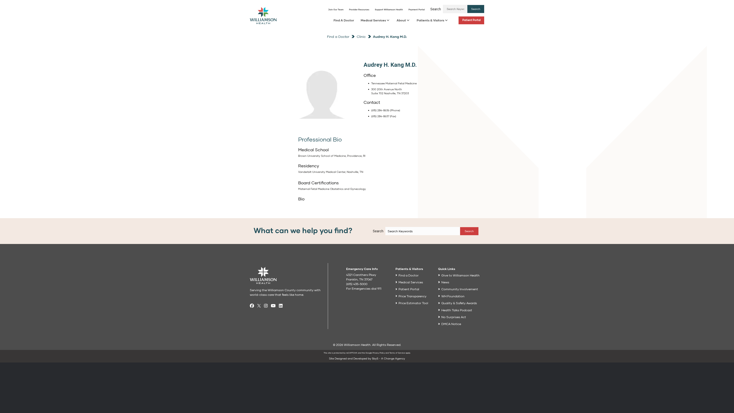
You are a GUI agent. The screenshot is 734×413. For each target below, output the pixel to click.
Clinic (361, 36)
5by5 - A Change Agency (388, 358)
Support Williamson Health (389, 9)
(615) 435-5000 (356, 284)
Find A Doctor (344, 20)
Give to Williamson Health (460, 275)
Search (435, 9)
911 (379, 288)
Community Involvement (459, 289)
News (445, 282)
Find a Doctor (338, 36)
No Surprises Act (453, 317)
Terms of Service (397, 353)
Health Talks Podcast (456, 310)
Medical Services (373, 20)
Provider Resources (359, 9)
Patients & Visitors (430, 20)
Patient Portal (471, 20)
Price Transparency (412, 296)
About (401, 20)
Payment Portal (416, 9)
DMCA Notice (451, 324)
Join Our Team (335, 9)
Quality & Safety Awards (459, 303)
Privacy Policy (379, 353)
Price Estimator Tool (413, 303)
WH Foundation (452, 296)
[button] (475, 9)
